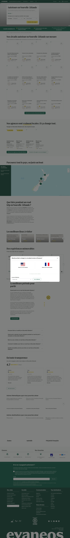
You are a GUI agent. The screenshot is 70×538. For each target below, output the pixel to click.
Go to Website (37, 279)
